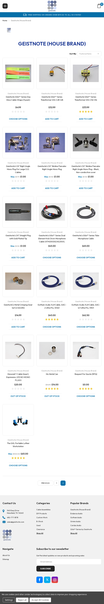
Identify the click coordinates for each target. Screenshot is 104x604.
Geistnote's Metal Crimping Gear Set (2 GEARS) (18, 306)
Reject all (22, 600)
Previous (45, 483)
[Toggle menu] (5, 6)
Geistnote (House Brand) (80, 509)
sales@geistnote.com (15, 522)
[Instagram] (55, 580)
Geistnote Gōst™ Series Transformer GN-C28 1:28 (52, 98)
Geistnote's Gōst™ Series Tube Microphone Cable (86, 237)
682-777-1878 (12, 517)
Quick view (18, 70)
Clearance (40, 529)
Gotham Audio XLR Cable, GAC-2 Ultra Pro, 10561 (52, 306)
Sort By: (73, 54)
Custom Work (41, 517)
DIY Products (41, 513)
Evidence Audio (76, 513)
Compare (17, 76)
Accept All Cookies (40, 600)
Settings (9, 600)
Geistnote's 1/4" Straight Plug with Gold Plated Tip (18, 237)
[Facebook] (39, 580)
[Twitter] (47, 580)
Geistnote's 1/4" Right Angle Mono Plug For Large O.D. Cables (18, 169)
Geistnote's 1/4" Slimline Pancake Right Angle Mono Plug (52, 167)
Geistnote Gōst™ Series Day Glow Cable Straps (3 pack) (18, 98)
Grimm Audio (75, 521)
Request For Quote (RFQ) (86, 374)
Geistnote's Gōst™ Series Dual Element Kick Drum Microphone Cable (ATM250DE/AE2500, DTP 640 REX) (52, 240)
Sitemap (6, 559)
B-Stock (39, 521)
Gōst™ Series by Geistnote (81, 529)
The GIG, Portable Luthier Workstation (18, 445)
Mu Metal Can (52, 374)
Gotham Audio (76, 517)
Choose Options (18, 119)
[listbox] (89, 53)
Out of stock (18, 396)
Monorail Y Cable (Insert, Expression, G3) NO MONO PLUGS (18, 377)
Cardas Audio (75, 525)
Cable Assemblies (43, 509)
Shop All (39, 533)
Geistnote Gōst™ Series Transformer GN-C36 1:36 (86, 98)
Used (38, 525)
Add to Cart (52, 119)
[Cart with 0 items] (99, 6)
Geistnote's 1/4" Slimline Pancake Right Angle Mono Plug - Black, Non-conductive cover (86, 169)
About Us (6, 555)
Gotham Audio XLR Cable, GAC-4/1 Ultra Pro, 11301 (86, 306)
